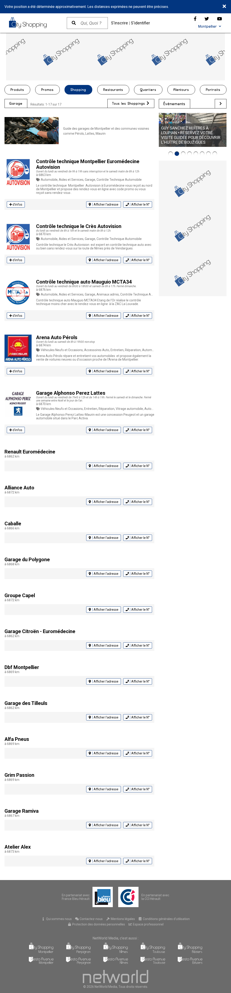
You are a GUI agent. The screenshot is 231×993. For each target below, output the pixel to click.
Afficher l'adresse (106, 204)
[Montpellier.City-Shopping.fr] (33, 22)
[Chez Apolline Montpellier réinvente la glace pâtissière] (202, 153)
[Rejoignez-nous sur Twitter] (207, 19)
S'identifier (140, 23)
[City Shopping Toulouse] (153, 952)
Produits (17, 90)
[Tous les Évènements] (220, 103)
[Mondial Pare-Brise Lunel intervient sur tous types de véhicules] (189, 153)
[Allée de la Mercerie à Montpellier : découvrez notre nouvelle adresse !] (196, 153)
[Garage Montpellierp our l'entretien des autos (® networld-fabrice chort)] (32, 131)
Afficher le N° (140, 204)
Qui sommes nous (58, 919)
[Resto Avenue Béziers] (190, 963)
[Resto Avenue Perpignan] (78, 963)
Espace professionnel (148, 924)
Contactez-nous (91, 919)
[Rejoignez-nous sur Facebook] (195, 19)
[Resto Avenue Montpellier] (41, 963)
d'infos (17, 204)
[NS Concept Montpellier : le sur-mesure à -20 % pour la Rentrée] (170, 153)
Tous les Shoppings (129, 103)
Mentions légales (122, 919)
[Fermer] (224, 6)
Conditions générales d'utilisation (166, 919)
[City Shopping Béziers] (190, 952)
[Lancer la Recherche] (74, 23)
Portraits (213, 90)
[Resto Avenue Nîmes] (116, 963)
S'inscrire (119, 23)
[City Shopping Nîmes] (116, 952)
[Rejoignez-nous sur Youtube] (219, 19)
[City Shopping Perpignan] (78, 952)
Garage (16, 103)
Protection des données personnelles (98, 924)
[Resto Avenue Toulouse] (153, 963)
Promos (47, 90)
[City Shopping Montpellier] (41, 952)
